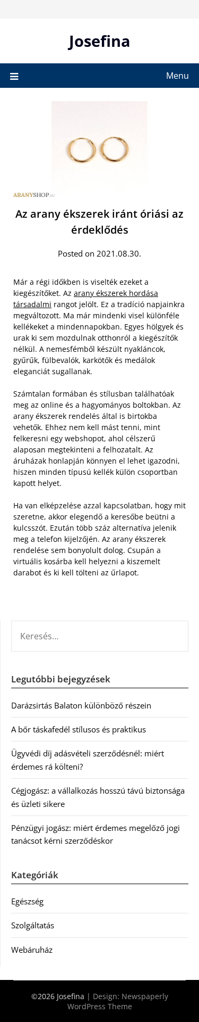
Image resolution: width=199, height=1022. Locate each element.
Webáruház (32, 949)
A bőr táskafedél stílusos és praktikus (78, 729)
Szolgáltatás (32, 925)
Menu (177, 75)
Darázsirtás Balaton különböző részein (81, 705)
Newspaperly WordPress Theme (117, 1001)
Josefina (100, 40)
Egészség (27, 901)
